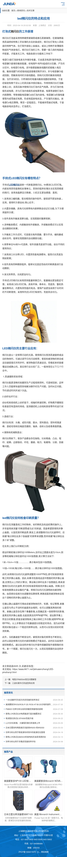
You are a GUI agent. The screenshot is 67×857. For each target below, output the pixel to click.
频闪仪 (42, 354)
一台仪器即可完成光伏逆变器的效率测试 (34, 699)
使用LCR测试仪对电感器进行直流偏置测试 (34, 713)
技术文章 (30, 10)
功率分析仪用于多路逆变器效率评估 (34, 741)
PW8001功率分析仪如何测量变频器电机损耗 (34, 709)
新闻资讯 (21, 10)
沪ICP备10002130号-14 (29, 852)
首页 (13, 10)
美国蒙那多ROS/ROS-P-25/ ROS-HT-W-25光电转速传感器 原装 (34, 704)
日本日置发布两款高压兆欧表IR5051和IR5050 (34, 727)
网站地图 (45, 852)
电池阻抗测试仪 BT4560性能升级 (34, 718)
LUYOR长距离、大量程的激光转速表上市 (34, 723)
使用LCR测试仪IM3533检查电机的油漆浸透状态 (34, 736)
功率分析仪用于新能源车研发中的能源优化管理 (34, 732)
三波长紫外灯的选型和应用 (23, 683)
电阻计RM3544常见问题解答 (24, 679)
